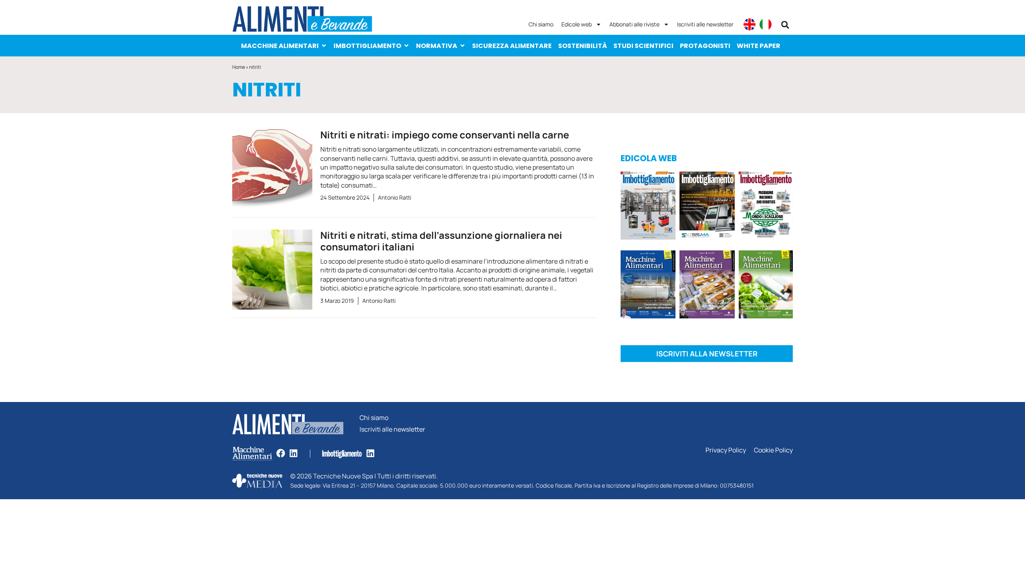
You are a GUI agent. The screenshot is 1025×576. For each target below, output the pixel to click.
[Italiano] (766, 24)
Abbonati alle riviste (634, 24)
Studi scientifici (643, 45)
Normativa (436, 45)
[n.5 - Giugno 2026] (648, 285)
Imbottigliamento (367, 45)
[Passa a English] (750, 24)
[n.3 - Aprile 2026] (766, 207)
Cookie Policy (773, 450)
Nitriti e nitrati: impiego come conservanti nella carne (444, 134)
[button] (785, 24)
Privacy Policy (725, 450)
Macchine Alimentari (280, 45)
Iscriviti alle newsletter (705, 24)
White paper (758, 45)
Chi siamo (541, 24)
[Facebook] (280, 453)
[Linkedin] (293, 453)
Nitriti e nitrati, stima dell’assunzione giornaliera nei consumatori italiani (441, 240)
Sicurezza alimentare (512, 45)
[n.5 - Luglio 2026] (648, 207)
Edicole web (576, 24)
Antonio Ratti (394, 197)
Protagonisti (705, 45)
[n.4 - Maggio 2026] (706, 207)
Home (238, 67)
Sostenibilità (582, 45)
